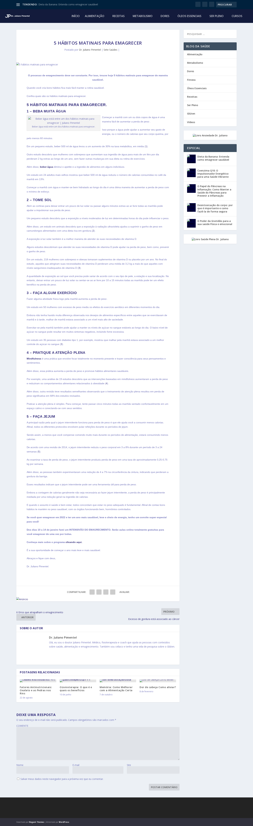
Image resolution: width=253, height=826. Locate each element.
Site (129, 765)
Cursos (237, 16)
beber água (46, 166)
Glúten (191, 113)
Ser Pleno (216, 16)
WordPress (64, 822)
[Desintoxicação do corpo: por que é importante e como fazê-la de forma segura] (191, 207)
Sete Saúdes (110, 49)
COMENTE (22, 725)
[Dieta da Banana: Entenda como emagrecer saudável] (191, 159)
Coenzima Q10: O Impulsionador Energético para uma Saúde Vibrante (213, 173)
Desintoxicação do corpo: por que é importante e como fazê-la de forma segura (215, 208)
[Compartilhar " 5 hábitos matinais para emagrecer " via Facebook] (92, 592)
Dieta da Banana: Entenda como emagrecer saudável (68, 4)
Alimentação (94, 16)
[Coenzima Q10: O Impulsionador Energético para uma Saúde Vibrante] (191, 173)
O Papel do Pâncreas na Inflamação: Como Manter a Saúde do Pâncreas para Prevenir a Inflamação (214, 191)
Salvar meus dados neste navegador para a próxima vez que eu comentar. (61, 779)
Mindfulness (34, 358)
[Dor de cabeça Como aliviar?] (158, 680)
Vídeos (191, 122)
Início (76, 16)
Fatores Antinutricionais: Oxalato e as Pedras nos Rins (36, 690)
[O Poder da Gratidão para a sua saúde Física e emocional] (191, 223)
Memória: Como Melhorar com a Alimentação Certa (116, 689)
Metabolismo (142, 16)
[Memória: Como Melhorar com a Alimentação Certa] (118, 680)
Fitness (191, 79)
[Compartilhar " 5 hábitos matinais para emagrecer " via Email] (112, 592)
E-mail (75, 765)
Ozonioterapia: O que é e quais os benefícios (76, 689)
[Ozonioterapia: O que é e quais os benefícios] (78, 680)
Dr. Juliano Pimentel (90, 49)
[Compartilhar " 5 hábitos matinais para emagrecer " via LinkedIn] (105, 592)
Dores (165, 16)
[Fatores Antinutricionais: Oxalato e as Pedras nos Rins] (38, 680)
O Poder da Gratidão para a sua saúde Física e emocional (214, 222)
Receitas (118, 16)
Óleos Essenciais (189, 16)
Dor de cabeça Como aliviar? (158, 687)
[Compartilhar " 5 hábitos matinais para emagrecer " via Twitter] (99, 592)
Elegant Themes (36, 822)
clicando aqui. (74, 542)
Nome (19, 765)
